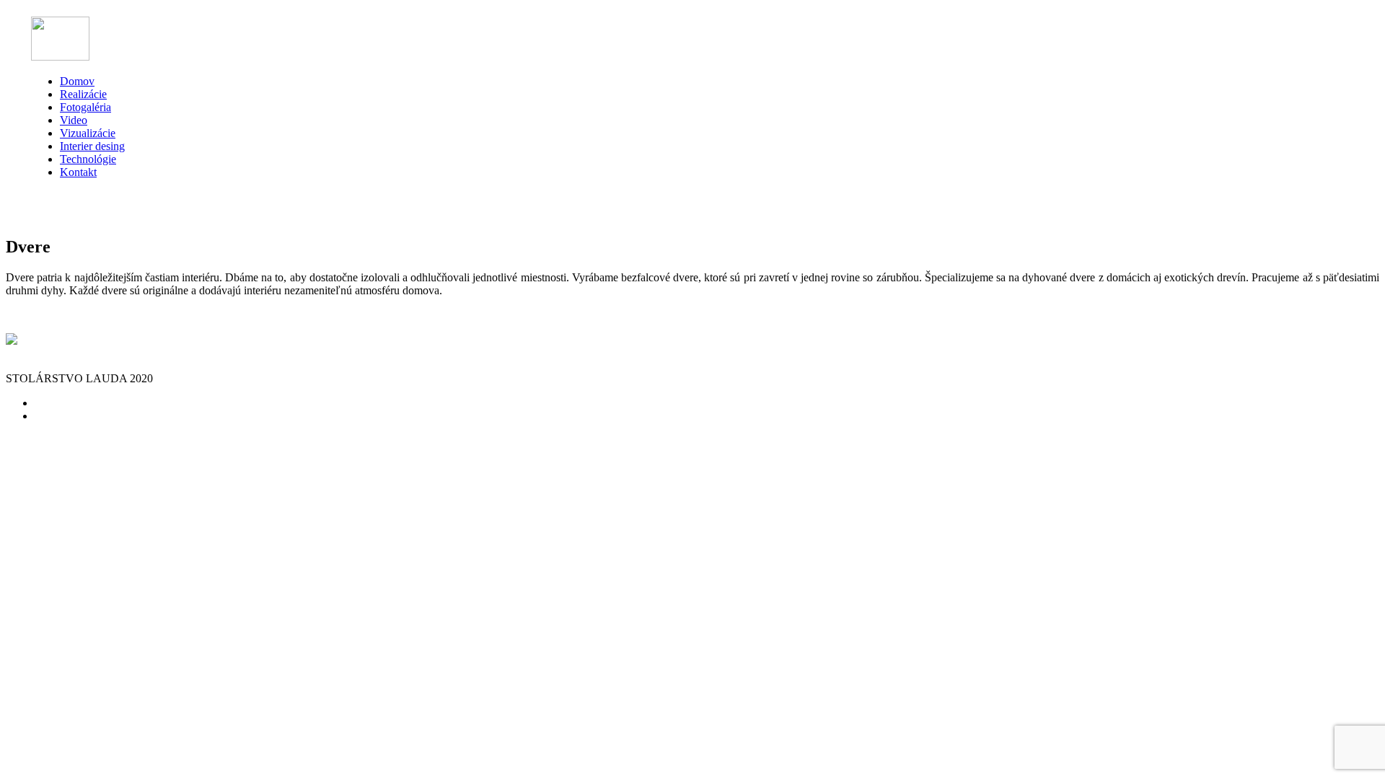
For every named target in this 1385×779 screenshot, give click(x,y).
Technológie (88, 159)
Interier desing (92, 146)
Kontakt (78, 172)
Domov (77, 81)
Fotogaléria (85, 107)
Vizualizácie (87, 133)
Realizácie (83, 94)
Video (73, 120)
